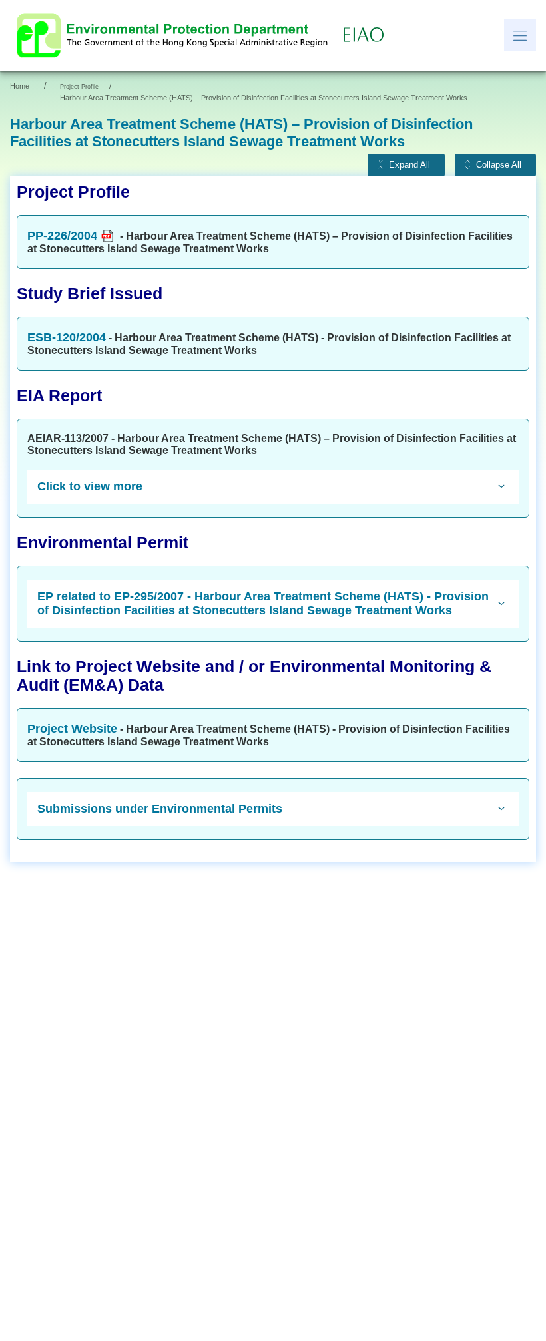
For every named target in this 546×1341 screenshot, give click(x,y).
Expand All (409, 165)
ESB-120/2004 (66, 337)
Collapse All (498, 165)
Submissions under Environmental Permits (159, 808)
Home (19, 86)
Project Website (72, 728)
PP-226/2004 (62, 235)
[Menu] (520, 35)
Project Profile (79, 86)
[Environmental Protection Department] (175, 36)
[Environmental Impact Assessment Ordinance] (367, 35)
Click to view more (89, 486)
